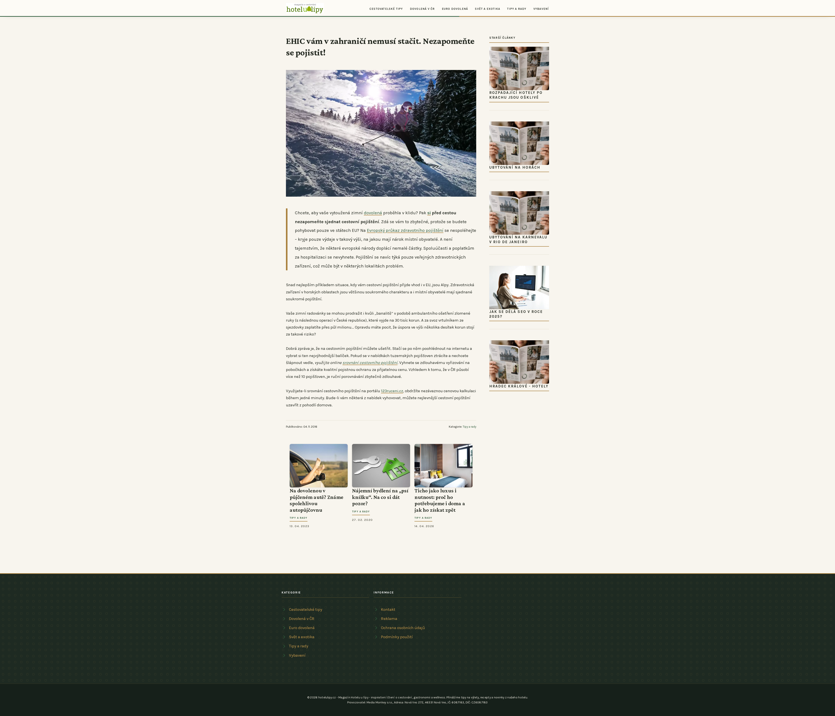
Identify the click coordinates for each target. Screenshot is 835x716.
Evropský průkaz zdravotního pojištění (405, 230)
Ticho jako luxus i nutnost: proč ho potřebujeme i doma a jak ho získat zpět (439, 500)
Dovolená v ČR (422, 8)
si (429, 212)
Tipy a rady (516, 8)
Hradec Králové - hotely (518, 386)
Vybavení (541, 8)
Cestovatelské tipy (386, 8)
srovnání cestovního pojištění (369, 362)
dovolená (373, 212)
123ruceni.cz (392, 391)
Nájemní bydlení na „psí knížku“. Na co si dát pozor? (380, 496)
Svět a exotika (487, 8)
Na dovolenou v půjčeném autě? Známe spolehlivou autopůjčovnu (316, 500)
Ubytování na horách (514, 167)
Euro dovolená (455, 8)
